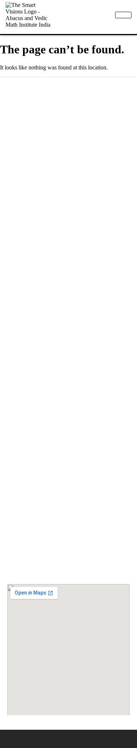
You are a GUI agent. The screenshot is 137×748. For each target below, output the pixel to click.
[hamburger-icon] (123, 15)
